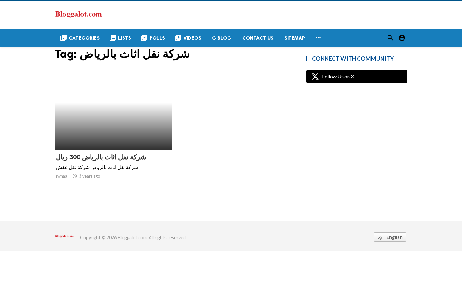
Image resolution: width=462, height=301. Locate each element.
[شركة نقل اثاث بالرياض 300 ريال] (113, 133)
